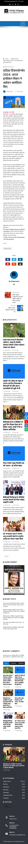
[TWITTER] (14, 259)
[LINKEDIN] (20, 259)
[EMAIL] (20, 263)
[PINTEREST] (7, 263)
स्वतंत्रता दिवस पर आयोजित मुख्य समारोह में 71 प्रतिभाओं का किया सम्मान (13, 656)
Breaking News (7, 66)
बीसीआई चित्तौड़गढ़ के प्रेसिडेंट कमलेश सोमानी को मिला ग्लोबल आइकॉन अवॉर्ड (13, 499)
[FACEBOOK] (7, 259)
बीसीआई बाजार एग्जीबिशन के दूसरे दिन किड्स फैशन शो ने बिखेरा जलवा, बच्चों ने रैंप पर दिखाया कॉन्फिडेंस (13, 617)
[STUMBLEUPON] (14, 264)
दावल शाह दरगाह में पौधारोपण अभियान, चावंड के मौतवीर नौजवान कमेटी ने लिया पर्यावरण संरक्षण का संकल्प (13, 605)
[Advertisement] (14, 43)
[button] (10, 774)
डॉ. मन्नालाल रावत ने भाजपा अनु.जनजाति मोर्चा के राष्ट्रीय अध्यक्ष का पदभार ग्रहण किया (13, 536)
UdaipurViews (8, 248)
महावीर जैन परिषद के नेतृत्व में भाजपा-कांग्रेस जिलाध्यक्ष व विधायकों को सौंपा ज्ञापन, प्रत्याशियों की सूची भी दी (13, 611)
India (12, 66)
